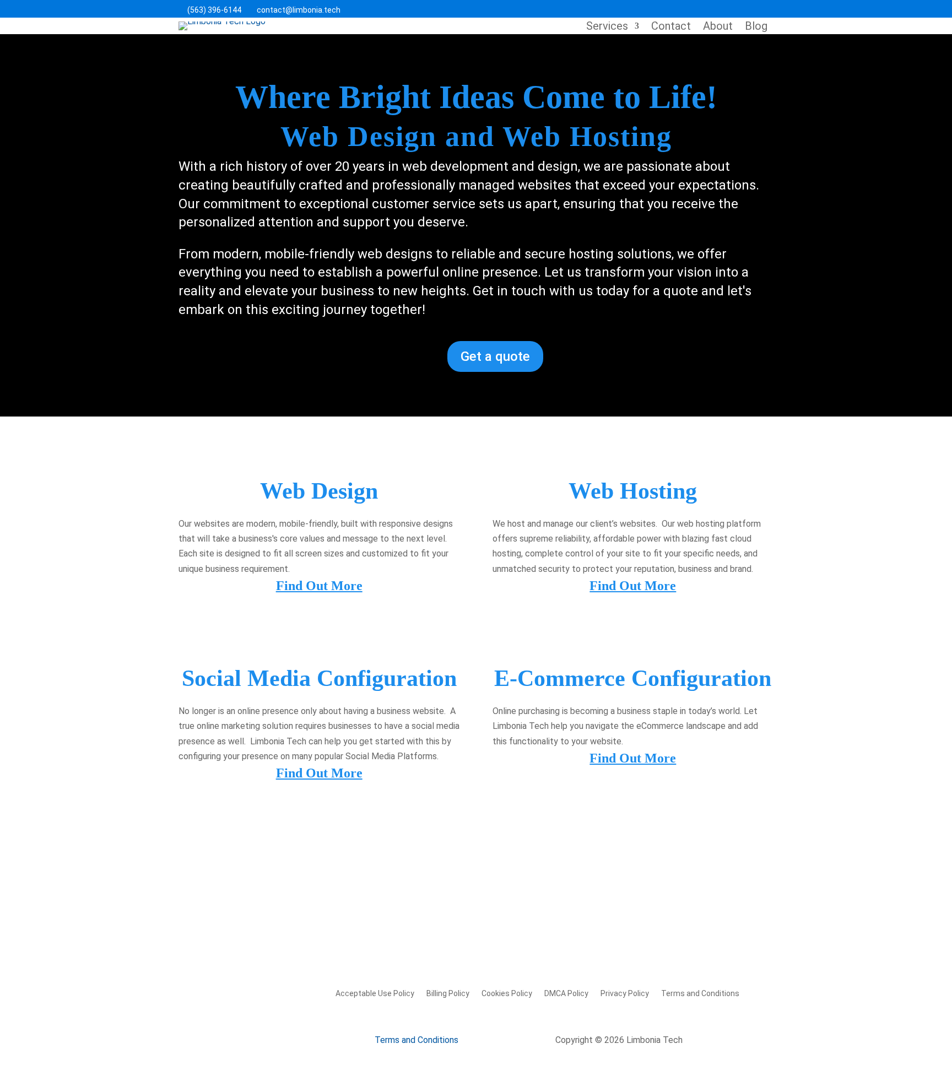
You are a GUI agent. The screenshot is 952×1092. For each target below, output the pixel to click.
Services (607, 27)
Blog (756, 27)
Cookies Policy (507, 993)
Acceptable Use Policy (375, 993)
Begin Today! (230, 894)
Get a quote (495, 356)
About (718, 27)
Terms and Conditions (700, 993)
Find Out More (319, 586)
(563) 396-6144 (209, 10)
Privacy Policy (625, 993)
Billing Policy (447, 993)
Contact (671, 27)
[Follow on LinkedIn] (765, 9)
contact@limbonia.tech (294, 10)
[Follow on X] (741, 9)
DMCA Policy (566, 993)
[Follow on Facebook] (718, 9)
